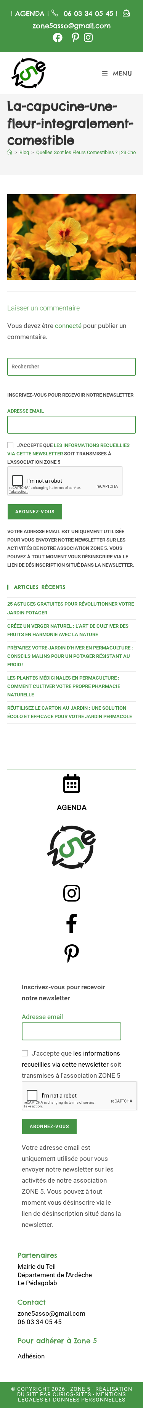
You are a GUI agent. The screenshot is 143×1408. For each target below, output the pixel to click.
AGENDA (29, 13)
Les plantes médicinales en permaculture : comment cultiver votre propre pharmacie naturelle (63, 686)
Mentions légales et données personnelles (72, 1397)
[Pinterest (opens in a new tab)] (75, 37)
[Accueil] (9, 152)
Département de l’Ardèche (55, 1275)
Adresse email (25, 411)
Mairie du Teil (37, 1266)
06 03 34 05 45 (90, 13)
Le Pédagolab (37, 1283)
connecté (68, 325)
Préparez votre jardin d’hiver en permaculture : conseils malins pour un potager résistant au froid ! (70, 656)
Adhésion (31, 1356)
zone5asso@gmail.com (71, 25)
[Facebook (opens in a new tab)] (57, 37)
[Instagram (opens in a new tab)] (87, 37)
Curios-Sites (71, 1394)
